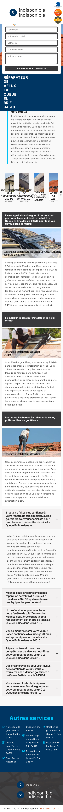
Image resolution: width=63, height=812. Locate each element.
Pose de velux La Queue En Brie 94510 (53, 746)
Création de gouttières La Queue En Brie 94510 (53, 732)
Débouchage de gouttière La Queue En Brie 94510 (32, 740)
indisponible (32, 10)
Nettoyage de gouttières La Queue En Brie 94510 (13, 732)
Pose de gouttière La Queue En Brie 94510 (13, 747)
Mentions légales (49, 809)
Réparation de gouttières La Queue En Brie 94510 (33, 756)
